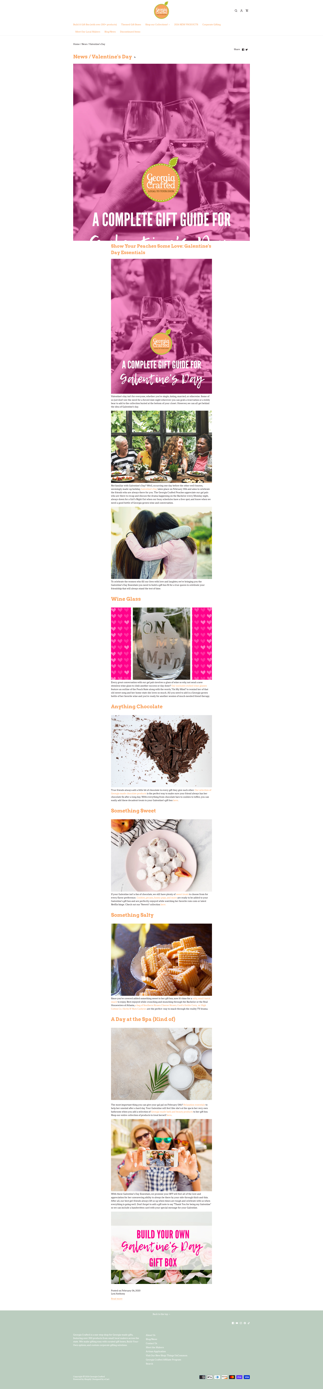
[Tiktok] (249, 1323)
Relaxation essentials (194, 1105)
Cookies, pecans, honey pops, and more (157, 897)
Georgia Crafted (97, 1376)
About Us (150, 1335)
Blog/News (151, 1339)
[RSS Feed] (134, 57)
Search (149, 1363)
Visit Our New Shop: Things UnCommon (166, 1355)
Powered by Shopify (82, 1379)
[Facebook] (233, 1323)
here (175, 800)
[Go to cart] (247, 10)
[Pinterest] (245, 1323)
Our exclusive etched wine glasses (189, 686)
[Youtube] (237, 1323)
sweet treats (182, 894)
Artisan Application (156, 1351)
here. (163, 904)
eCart (106, 1379)
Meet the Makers (155, 1347)
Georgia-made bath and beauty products (172, 1111)
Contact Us (151, 1343)
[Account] (241, 10)
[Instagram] (241, 1323)
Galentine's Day (149, 489)
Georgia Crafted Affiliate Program (163, 1359)
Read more (117, 1298)
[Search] (236, 10)
